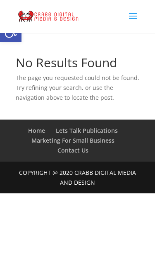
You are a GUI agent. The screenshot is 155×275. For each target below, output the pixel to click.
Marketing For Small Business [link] (72, 140)
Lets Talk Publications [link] (87, 130)
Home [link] (36, 130)
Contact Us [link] (72, 150)
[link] (48, 16)
